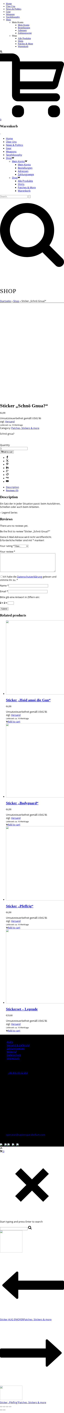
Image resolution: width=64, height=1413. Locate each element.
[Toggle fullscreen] (7, 1406)
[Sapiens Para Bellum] (0, 132)
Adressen (22, 30)
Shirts (20, 41)
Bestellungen (24, 27)
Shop (8, 19)
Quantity (5, 445)
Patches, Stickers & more (25, 428)
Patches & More (25, 43)
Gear (8, 11)
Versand (10, 421)
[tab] (35, 487)
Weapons (10, 14)
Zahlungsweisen (16, 1048)
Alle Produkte (24, 38)
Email (4, 591)
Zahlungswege (25, 33)
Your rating (7, 546)
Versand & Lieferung (18, 1045)
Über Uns (10, 6)
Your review (7, 551)
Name (4, 585)
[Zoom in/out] (10, 1406)
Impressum (13, 1058)
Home (9, 3)
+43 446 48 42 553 (18, 1072)
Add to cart (8, 452)
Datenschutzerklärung (29, 576)
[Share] (4, 1406)
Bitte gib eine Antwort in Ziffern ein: (20, 597)
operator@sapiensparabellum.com (25, 1134)
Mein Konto (23, 25)
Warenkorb (23, 46)
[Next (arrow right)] (4, 1409)
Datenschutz (14, 1055)
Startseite (5, 301)
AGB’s (10, 1042)
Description (12, 487)
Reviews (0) (12, 490)
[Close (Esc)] (1, 1406)
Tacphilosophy (13, 17)
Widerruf (12, 1051)
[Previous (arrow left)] (1, 1409)
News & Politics (13, 9)
